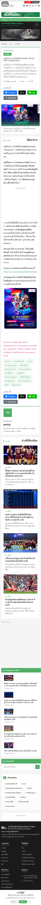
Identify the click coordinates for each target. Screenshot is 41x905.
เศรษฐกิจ (3, 851)
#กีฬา (6, 385)
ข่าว (11, 44)
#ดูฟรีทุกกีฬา (21, 373)
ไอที (2, 864)
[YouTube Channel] (27, 5)
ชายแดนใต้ (9, 802)
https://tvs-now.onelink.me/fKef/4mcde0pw (20, 271)
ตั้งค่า (14, 902)
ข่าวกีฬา (17, 44)
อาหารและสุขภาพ (27, 854)
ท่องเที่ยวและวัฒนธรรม (28, 858)
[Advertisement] (20, 204)
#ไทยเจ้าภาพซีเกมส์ (11, 377)
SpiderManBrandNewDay (13, 788)
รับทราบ (22, 902)
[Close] (30, 902)
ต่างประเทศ (4, 861)
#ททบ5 (30, 361)
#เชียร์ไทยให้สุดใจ (25, 377)
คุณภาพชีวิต (4, 854)
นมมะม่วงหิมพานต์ (11, 784)
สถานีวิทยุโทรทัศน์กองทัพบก (12, 24)
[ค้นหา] (37, 767)
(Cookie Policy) (31, 897)
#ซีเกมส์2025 (24, 365)
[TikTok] (36, 5)
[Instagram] (30, 5)
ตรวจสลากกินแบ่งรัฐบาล (13, 793)
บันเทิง (23, 851)
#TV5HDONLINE (19, 361)
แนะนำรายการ (5, 881)
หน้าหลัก (4, 44)
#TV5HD (7, 361)
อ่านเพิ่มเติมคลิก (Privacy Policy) (15, 897)
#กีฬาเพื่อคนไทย (10, 381)
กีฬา (23, 848)
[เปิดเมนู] (37, 24)
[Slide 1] (18, 40)
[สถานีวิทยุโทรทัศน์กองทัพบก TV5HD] (7, 4)
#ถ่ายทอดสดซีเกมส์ (25, 369)
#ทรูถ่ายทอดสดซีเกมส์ (24, 381)
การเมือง (3, 848)
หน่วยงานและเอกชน (7, 884)
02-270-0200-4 (28, 881)
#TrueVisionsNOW (11, 365)
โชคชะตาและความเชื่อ (28, 864)
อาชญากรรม (4, 858)
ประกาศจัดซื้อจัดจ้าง (7, 887)
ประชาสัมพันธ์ (5, 874)
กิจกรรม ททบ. (5, 877)
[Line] (39, 5)
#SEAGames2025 (10, 369)
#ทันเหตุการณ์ (16, 385)
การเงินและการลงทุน (27, 861)
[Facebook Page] (24, 5)
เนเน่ (23, 784)
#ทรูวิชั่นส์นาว (9, 373)
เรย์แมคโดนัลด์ (10, 797)
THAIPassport (30, 793)
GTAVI (29, 788)
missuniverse (10, 806)
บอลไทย (22, 797)
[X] (33, 5)
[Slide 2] (22, 40)
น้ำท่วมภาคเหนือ (23, 802)
